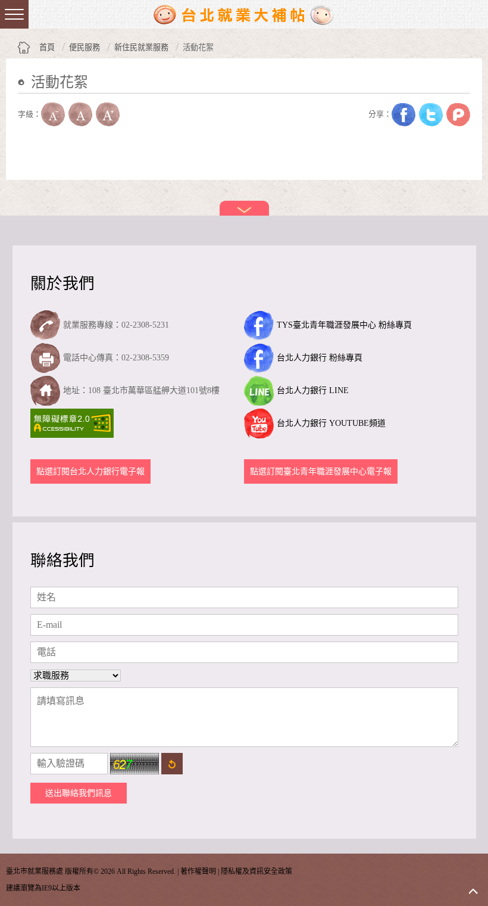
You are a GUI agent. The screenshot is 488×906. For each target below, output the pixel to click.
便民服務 (84, 47)
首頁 (47, 47)
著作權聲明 (198, 871)
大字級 (108, 114)
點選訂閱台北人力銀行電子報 (90, 471)
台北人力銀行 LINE (313, 390)
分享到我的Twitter (431, 114)
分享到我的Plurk (458, 114)
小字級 (53, 114)
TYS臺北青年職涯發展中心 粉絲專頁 (344, 324)
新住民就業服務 (141, 47)
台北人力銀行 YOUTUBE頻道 (331, 423)
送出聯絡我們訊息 (78, 793)
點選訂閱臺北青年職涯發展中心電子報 (321, 471)
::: (21, 100)
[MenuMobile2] (14, 14)
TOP (473, 891)
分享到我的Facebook (403, 114)
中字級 (80, 114)
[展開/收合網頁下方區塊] (244, 208)
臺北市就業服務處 (244, 14)
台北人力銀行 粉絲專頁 (319, 357)
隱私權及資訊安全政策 (256, 871)
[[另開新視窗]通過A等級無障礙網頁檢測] (73, 423)
